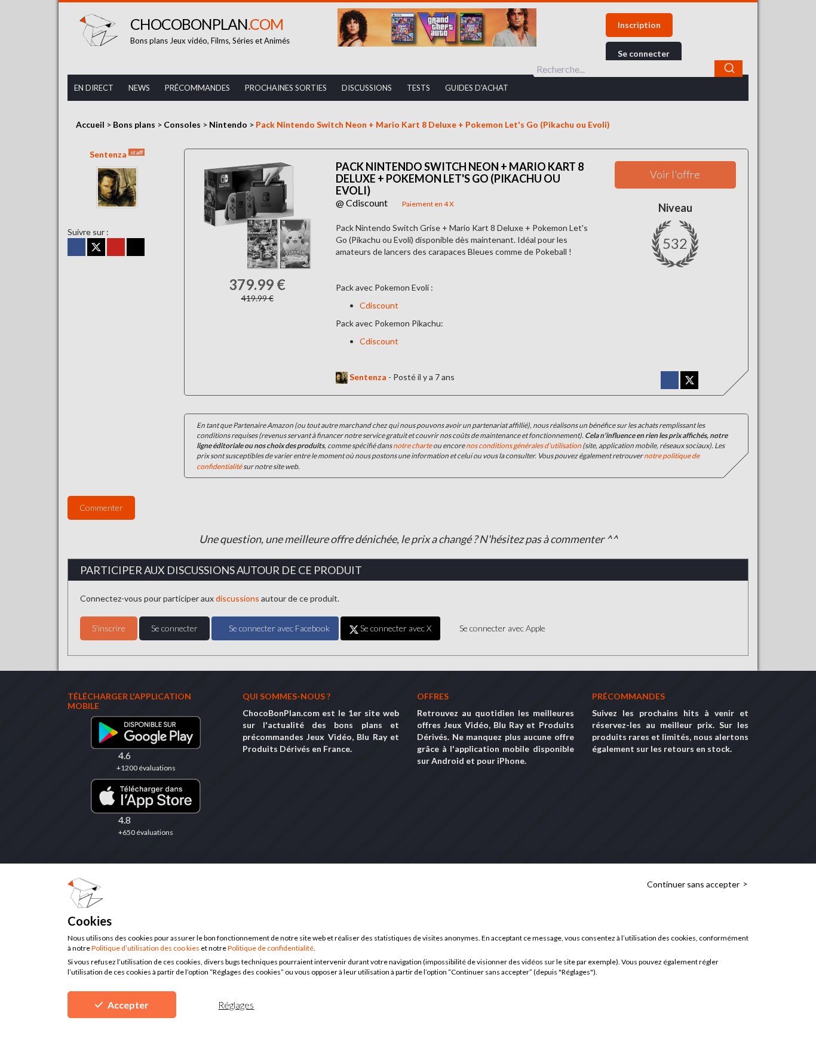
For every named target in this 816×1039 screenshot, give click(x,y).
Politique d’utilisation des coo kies (145, 948)
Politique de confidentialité (271, 948)
